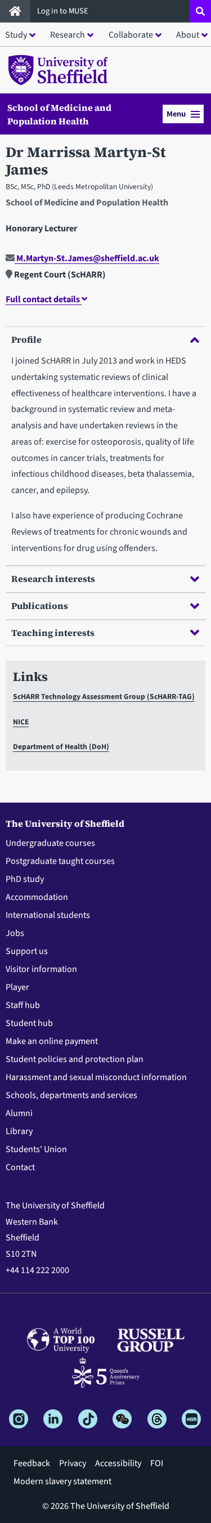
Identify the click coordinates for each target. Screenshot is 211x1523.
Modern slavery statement (62, 1481)
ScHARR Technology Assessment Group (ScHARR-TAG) (104, 696)
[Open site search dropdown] (200, 11)
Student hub (29, 1023)
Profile (26, 339)
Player (17, 987)
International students (48, 915)
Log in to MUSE (63, 11)
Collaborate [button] (131, 35)
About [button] (187, 35)
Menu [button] (176, 114)
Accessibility (118, 1463)
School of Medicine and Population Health (59, 114)
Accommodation (37, 897)
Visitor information (41, 969)
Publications (39, 605)
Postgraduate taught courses (60, 861)
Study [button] (16, 35)
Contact (20, 1167)
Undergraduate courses (50, 843)
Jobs (15, 933)
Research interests (53, 578)
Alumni (19, 1113)
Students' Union (36, 1149)
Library (19, 1131)
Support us (27, 951)
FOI (156, 1463)
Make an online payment (52, 1041)
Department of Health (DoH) (61, 746)
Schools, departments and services (71, 1095)
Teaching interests (53, 632)
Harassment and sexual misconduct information (96, 1077)
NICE (21, 721)
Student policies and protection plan (74, 1059)
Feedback (32, 1463)
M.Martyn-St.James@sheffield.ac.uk (87, 258)
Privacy (72, 1463)
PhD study (25, 879)
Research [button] (67, 35)
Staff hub (23, 1005)
